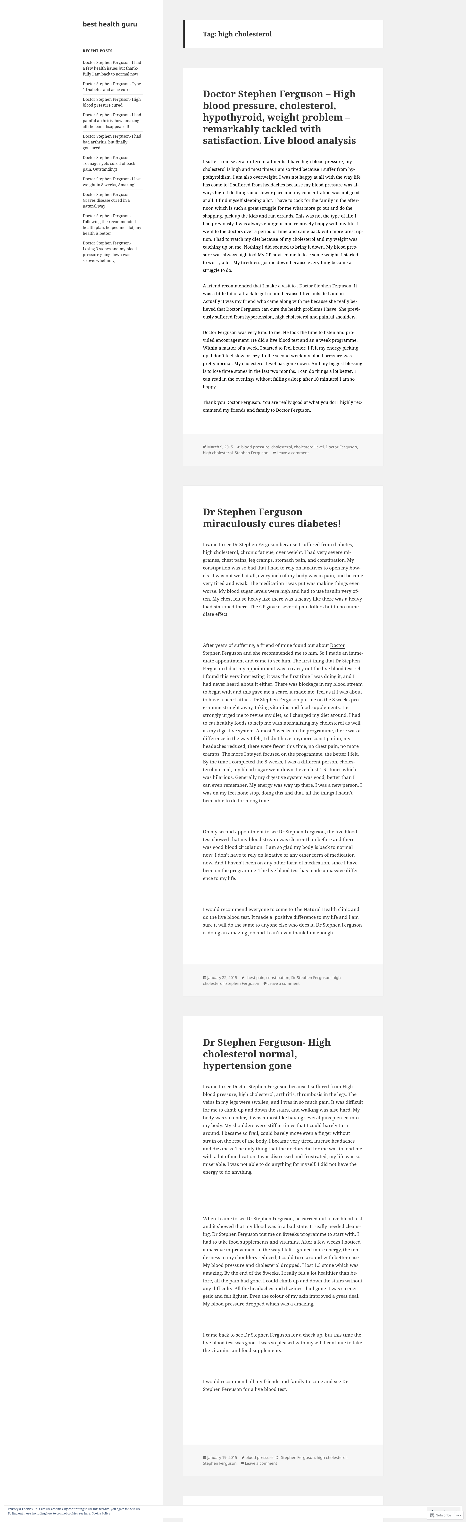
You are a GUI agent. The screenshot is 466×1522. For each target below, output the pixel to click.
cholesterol (281, 447)
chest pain (254, 977)
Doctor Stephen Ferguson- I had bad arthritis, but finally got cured (112, 142)
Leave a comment (293, 452)
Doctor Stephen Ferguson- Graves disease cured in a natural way (107, 200)
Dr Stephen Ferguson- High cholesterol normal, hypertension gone (267, 1054)
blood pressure (255, 447)
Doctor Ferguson (341, 447)
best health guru (110, 23)
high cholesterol (218, 452)
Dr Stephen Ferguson (311, 977)
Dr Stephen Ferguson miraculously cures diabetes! (272, 517)
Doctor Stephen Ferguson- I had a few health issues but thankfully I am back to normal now (112, 68)
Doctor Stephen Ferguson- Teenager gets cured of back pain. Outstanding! (109, 163)
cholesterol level (309, 447)
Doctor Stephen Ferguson (325, 286)
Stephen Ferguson (251, 452)
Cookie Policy (101, 1513)
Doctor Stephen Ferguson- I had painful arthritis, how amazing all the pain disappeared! (112, 120)
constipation (277, 977)
